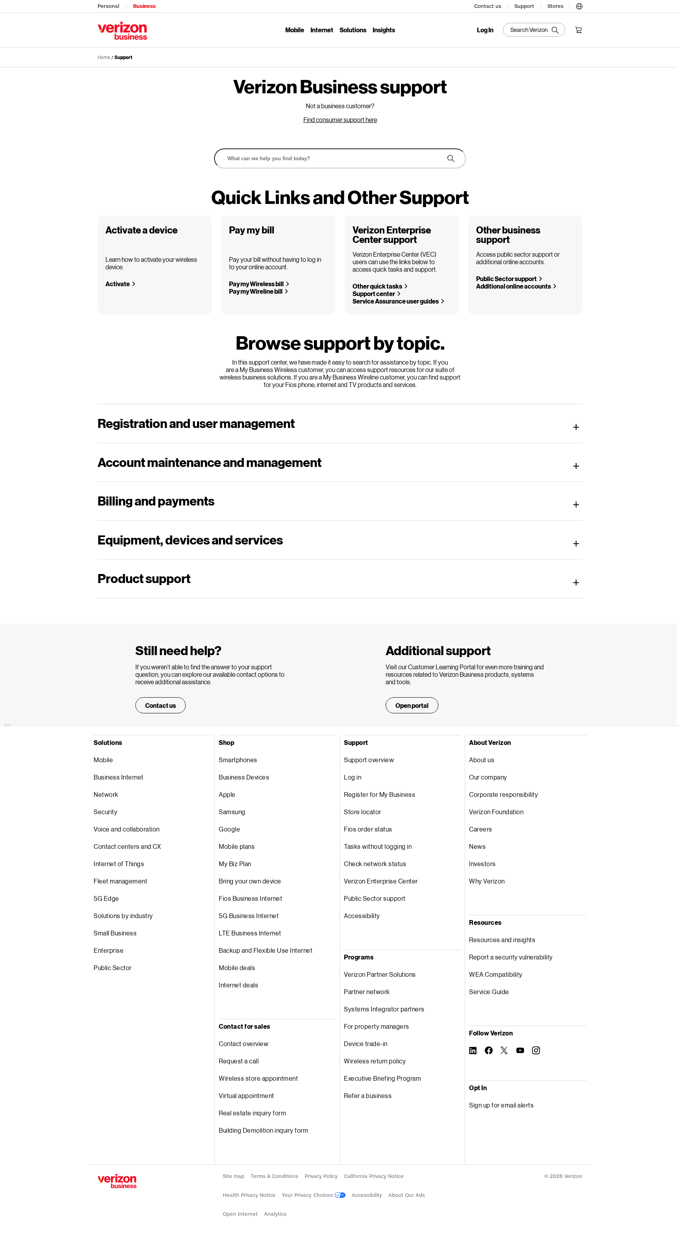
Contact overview (243, 1043)
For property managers (376, 1026)
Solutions (353, 29)
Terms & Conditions (274, 1176)
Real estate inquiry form (252, 1113)
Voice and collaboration (127, 829)
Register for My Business (379, 794)
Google (229, 829)
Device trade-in (366, 1043)
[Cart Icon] (578, 30)
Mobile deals (237, 967)
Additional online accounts (513, 286)
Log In (485, 30)
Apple (227, 794)
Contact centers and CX (127, 846)
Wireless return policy (375, 1061)
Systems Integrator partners (384, 1009)
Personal (108, 6)
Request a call (239, 1061)
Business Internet (119, 777)
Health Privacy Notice (249, 1195)
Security (105, 811)
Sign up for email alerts (501, 1105)
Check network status (375, 863)
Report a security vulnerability (511, 957)
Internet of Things (119, 863)
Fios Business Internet (250, 898)
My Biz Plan (235, 863)
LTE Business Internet (250, 933)
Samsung (232, 811)
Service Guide (489, 991)
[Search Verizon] (534, 30)
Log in (352, 777)
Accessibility (362, 915)
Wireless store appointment (258, 1078)
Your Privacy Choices (308, 1195)
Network (106, 794)
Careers (480, 829)
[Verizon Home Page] (117, 1181)
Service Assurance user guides (396, 301)
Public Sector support (506, 278)
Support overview (369, 759)
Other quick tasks (377, 286)
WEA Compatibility (496, 974)
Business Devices (244, 777)
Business (144, 6)
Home (104, 57)
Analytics (275, 1214)
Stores (555, 6)
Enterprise (109, 950)
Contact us (487, 6)
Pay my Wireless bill (256, 283)
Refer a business (368, 1095)
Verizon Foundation (496, 811)
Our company (488, 777)
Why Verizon (487, 881)
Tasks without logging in (378, 846)
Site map (233, 1176)
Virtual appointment (246, 1095)
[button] (579, 5)
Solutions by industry (123, 915)
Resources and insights (502, 939)
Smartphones (238, 759)
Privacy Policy (321, 1176)
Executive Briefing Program (382, 1078)
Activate (117, 283)
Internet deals (238, 985)
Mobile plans (237, 846)
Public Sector (113, 967)
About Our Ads (406, 1195)
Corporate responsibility (503, 794)
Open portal (412, 705)
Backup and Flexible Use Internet (265, 950)
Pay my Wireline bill (256, 291)
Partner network (367, 991)
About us (481, 759)
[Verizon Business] (122, 31)
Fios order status (368, 829)
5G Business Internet (249, 915)
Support (524, 6)
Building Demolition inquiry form (263, 1130)
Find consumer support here (340, 119)
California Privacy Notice (374, 1176)
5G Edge (106, 898)
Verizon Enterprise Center (381, 881)
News (477, 846)
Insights (384, 29)
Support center (374, 293)
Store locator (362, 811)
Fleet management (120, 881)
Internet (321, 29)
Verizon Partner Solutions (380, 974)
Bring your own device (250, 881)
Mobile (294, 29)
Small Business (115, 933)
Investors (482, 863)
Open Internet (240, 1214)
